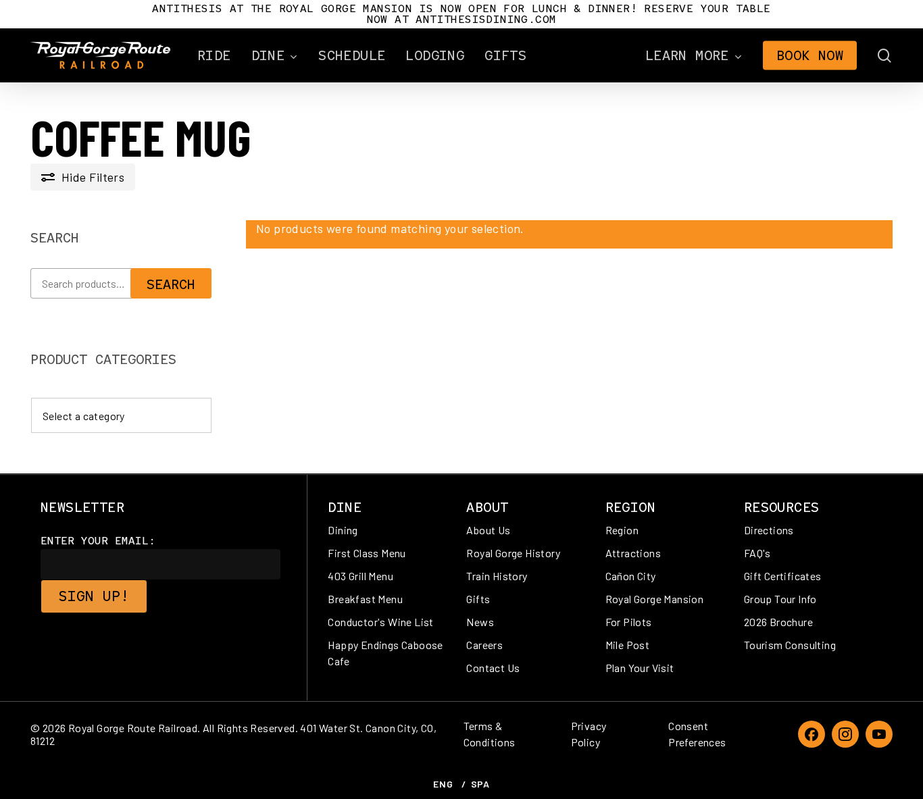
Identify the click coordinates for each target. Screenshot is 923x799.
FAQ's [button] (757, 552)
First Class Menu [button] (366, 552)
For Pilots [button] (628, 621)
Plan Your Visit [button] (639, 667)
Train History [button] (496, 575)
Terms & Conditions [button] (490, 733)
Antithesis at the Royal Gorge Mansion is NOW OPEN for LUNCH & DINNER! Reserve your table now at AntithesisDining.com (461, 13)
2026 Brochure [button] (778, 621)
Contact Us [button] (493, 667)
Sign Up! (94, 596)
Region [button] (622, 529)
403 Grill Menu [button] (360, 575)
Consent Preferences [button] (697, 733)
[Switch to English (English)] (443, 784)
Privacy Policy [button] (589, 733)
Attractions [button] (633, 552)
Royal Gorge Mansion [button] (654, 598)
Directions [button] (769, 529)
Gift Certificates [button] (783, 575)
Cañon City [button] (630, 575)
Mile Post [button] (627, 644)
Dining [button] (342, 529)
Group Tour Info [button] (780, 598)
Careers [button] (484, 644)
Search (171, 284)
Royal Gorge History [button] (513, 552)
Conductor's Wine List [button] (380, 621)
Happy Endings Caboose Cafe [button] (385, 652)
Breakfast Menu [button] (365, 598)
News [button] (480, 621)
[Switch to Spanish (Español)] (480, 784)
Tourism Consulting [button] (790, 644)
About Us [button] (488, 529)
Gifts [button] (478, 598)
